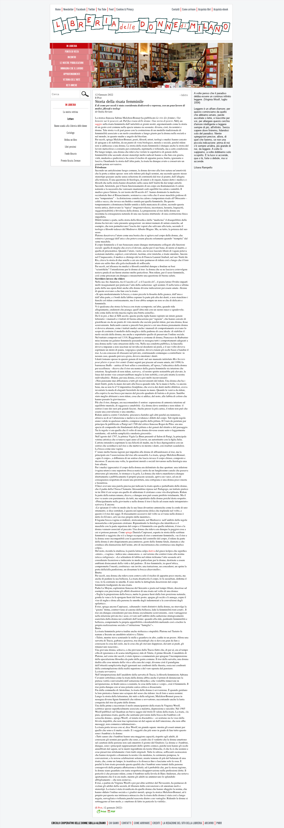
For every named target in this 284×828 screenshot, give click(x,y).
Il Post (99, 807)
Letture (70, 118)
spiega (128, 532)
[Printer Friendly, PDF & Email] (106, 812)
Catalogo (70, 132)
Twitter (91, 9)
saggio (98, 124)
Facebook (81, 9)
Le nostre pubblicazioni (71, 62)
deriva (151, 551)
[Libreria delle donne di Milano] (141, 34)
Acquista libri (204, 9)
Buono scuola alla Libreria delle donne (70, 125)
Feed (111, 9)
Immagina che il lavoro (71, 68)
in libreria (71, 46)
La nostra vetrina (70, 111)
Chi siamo (114, 823)
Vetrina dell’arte (71, 79)
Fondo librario (71, 153)
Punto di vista (72, 51)
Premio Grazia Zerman (70, 160)
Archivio (209, 823)
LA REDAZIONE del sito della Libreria (182, 823)
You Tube (102, 9)
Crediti (156, 823)
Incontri (72, 57)
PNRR (219, 823)
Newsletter (68, 9)
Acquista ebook (220, 9)
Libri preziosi (70, 146)
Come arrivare (189, 9)
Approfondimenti (71, 74)
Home (58, 9)
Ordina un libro (70, 139)
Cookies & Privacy (124, 9)
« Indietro (184, 95)
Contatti (175, 9)
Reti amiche (71, 85)
